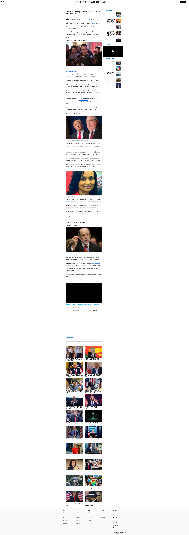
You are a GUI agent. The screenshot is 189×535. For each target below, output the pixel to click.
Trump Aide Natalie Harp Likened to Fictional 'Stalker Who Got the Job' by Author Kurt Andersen (93, 375)
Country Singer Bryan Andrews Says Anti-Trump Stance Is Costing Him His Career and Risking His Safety (74, 423)
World (64, 512)
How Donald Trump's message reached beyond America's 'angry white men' (81, 73)
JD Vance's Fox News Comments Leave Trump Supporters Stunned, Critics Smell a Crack (93, 407)
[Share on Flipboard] (95, 19)
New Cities (77, 526)
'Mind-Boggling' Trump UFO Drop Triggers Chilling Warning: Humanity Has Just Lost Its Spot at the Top (93, 423)
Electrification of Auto (79, 517)
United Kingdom (103, 517)
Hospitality (77, 514)
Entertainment (65, 523)
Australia (102, 512)
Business (64, 517)
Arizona (88, 101)
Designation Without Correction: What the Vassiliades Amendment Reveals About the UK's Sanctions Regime (111, 86)
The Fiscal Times (69, 158)
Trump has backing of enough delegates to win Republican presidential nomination (82, 76)
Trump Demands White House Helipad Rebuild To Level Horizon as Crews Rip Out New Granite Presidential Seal (93, 472)
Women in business (78, 523)
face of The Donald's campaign (72, 201)
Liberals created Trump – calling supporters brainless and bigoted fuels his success (82, 74)
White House (77, 28)
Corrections (89, 520)
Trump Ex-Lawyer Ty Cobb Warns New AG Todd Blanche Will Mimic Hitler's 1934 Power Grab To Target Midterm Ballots (93, 455)
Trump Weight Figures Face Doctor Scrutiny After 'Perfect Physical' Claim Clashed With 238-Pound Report (74, 359)
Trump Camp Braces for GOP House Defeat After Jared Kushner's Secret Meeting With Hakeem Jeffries (74, 407)
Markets (64, 515)
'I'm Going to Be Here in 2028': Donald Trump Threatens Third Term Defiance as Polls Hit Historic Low (74, 439)
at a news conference (83, 100)
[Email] (99, 19)
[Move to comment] (101, 19)
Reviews (64, 528)
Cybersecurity (78, 520)
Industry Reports (78, 529)
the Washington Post (72, 272)
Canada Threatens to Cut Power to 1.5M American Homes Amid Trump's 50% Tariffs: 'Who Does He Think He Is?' (93, 391)
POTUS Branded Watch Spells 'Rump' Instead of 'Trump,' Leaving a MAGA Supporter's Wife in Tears (74, 504)
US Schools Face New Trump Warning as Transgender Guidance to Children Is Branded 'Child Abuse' (74, 375)
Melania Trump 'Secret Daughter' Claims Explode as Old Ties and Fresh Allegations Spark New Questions (92, 504)
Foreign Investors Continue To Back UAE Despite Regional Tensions (111, 67)
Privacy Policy (90, 517)
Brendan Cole (73, 17)
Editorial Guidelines (93, 310)
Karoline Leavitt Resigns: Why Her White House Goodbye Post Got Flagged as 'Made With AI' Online (93, 439)
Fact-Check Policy (90, 523)
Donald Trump (93, 23)
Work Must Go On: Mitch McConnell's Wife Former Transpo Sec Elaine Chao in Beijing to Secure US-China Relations (74, 472)
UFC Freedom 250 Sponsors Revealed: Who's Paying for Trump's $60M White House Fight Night (74, 488)
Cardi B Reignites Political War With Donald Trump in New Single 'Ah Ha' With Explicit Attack (93, 488)
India (101, 514)
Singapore (102, 515)
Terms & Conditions (91, 515)
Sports (64, 526)
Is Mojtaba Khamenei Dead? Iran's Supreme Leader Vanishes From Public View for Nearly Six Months (74, 391)
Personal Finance (65, 520)
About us (89, 512)
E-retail (77, 512)
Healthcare (77, 515)
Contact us (89, 514)
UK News (64, 514)
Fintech (77, 528)
